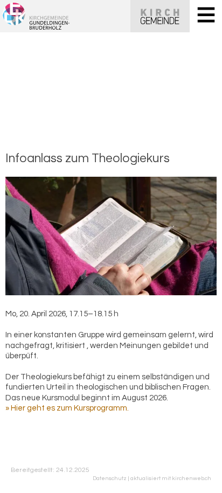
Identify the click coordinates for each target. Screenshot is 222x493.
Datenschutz (110, 478)
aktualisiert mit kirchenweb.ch (170, 478)
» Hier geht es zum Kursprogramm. (67, 408)
